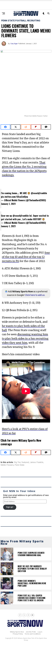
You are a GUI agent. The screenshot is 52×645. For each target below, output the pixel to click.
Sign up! (9, 507)
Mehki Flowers (7, 465)
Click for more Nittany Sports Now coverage (21, 442)
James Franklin (36, 462)
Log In (40, 632)
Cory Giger (14, 44)
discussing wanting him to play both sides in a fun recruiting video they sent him (25, 338)
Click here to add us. (35, 295)
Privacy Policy (18, 634)
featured (25, 462)
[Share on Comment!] (46, 126)
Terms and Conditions (33, 634)
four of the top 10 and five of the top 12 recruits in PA (26, 257)
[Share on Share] (5, 126)
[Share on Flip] (36, 126)
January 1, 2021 (8, 203)
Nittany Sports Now (17, 632)
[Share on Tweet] (15, 126)
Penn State (19, 465)
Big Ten (17, 462)
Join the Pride (31, 632)
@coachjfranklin (39, 193)
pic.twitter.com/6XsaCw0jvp (14, 196)
